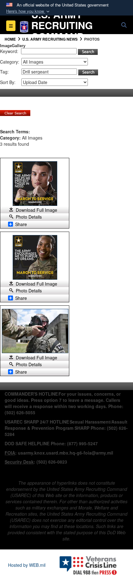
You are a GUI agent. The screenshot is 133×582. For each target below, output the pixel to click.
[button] (28, 11)
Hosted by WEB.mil (26, 565)
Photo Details (29, 217)
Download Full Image (36, 210)
